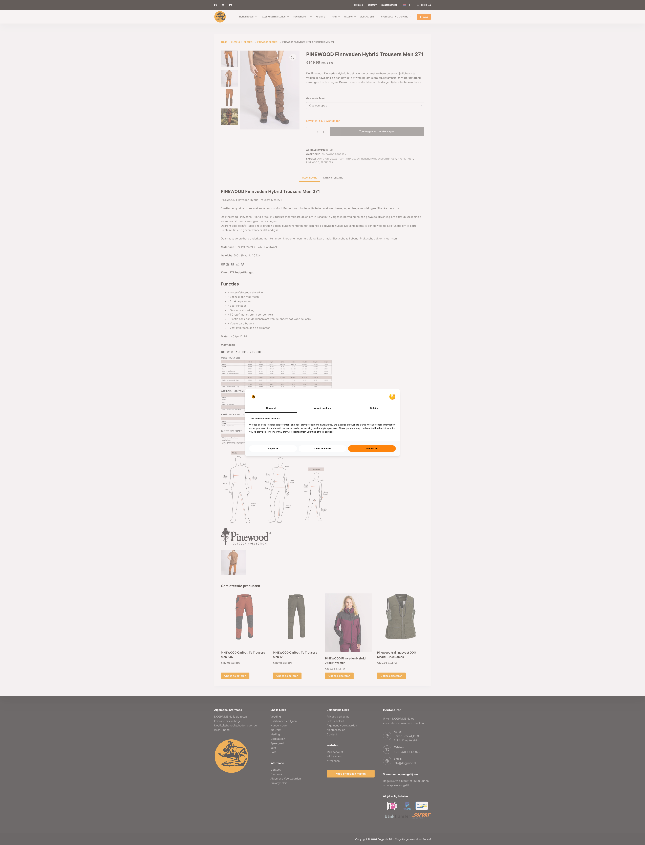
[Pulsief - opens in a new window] (392, 396)
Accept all (372, 448)
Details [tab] (374, 408)
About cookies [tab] (322, 408)
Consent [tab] (271, 408)
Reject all (273, 448)
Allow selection (322, 448)
